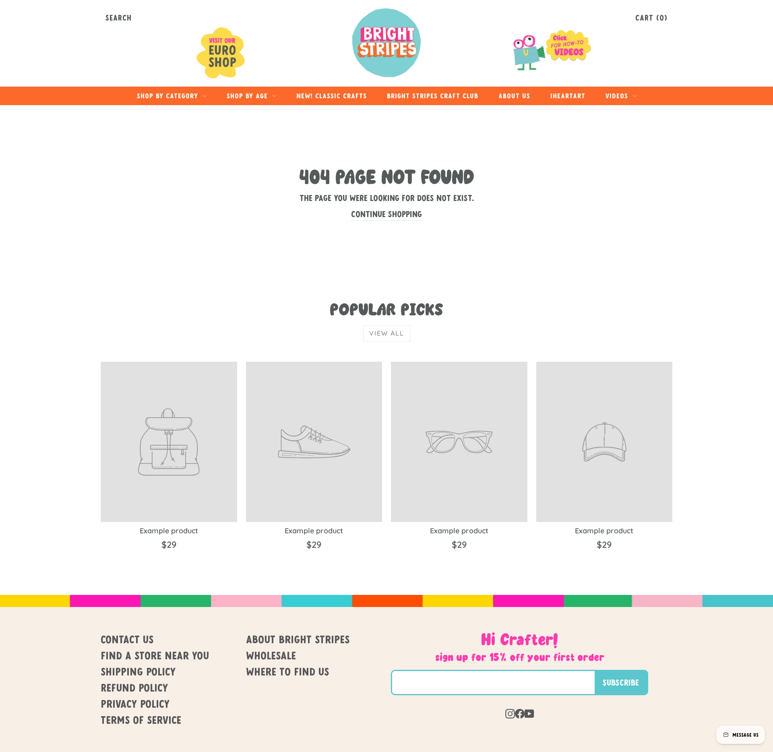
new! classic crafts (331, 95)
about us (514, 95)
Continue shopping (386, 214)
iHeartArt (567, 95)
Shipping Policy (138, 671)
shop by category (168, 95)
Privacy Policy (135, 703)
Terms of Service (141, 719)
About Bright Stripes (297, 639)
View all (386, 333)
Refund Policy (134, 687)
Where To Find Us (287, 671)
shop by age (248, 95)
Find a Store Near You (155, 655)
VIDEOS (618, 95)
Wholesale (271, 655)
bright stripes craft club (432, 95)
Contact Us (127, 639)
